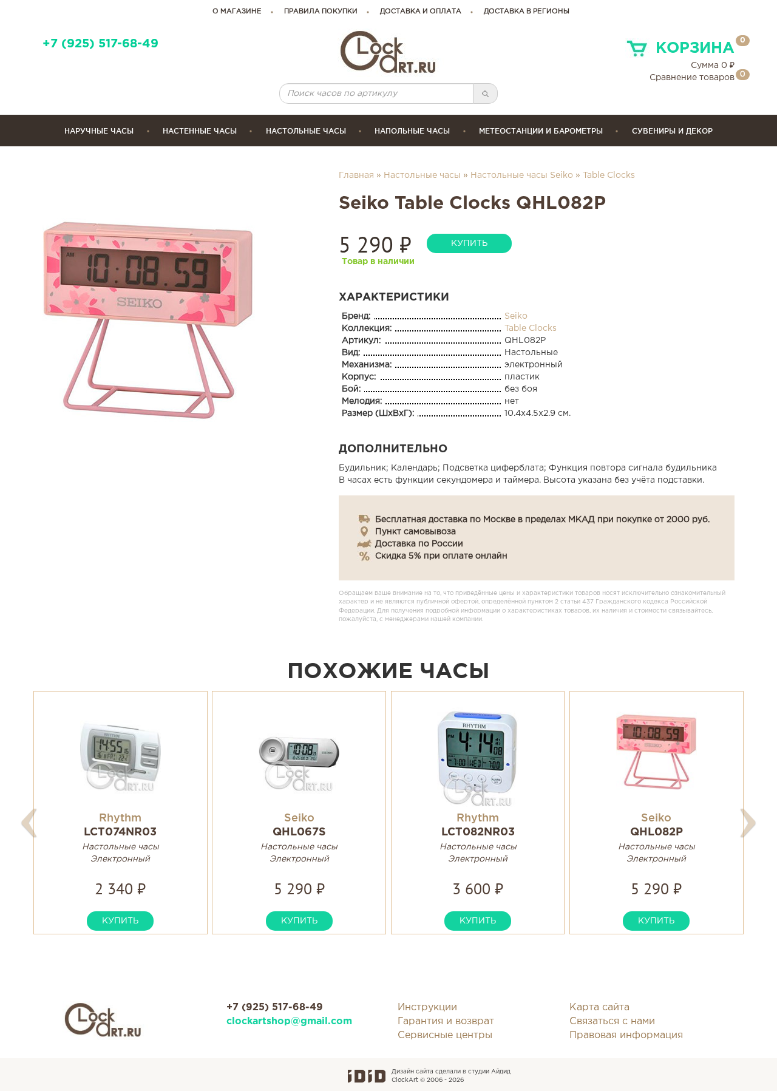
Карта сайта (599, 1007)
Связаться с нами (612, 1021)
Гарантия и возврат (446, 1021)
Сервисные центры (445, 1035)
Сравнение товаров (692, 77)
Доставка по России (419, 544)
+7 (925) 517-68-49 (100, 44)
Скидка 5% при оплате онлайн (441, 556)
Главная (356, 175)
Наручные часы (99, 131)
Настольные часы (306, 131)
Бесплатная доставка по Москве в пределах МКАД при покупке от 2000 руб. (542, 519)
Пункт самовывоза (415, 531)
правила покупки (321, 11)
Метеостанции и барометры (541, 131)
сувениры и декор (672, 131)
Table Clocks (609, 175)
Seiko (516, 316)
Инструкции (427, 1007)
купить (469, 243)
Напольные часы (412, 131)
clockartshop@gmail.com (289, 1021)
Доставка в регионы (526, 11)
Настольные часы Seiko (521, 175)
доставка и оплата (420, 11)
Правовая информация (626, 1035)
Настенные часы (200, 131)
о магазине (237, 11)
